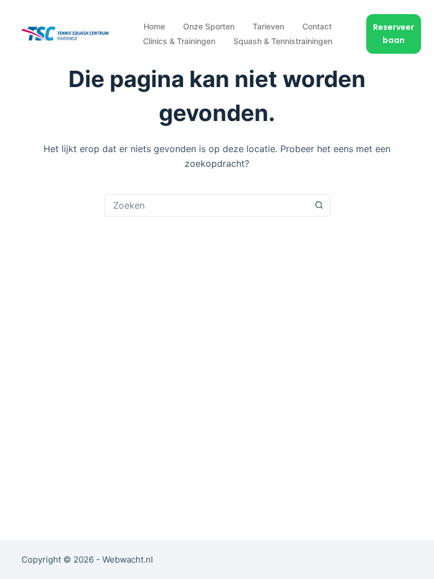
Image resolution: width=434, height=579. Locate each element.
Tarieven (268, 26)
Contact (317, 26)
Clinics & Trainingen (179, 41)
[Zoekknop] (318, 205)
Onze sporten (209, 26)
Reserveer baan (393, 33)
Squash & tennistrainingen (282, 41)
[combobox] (206, 205)
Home (154, 26)
